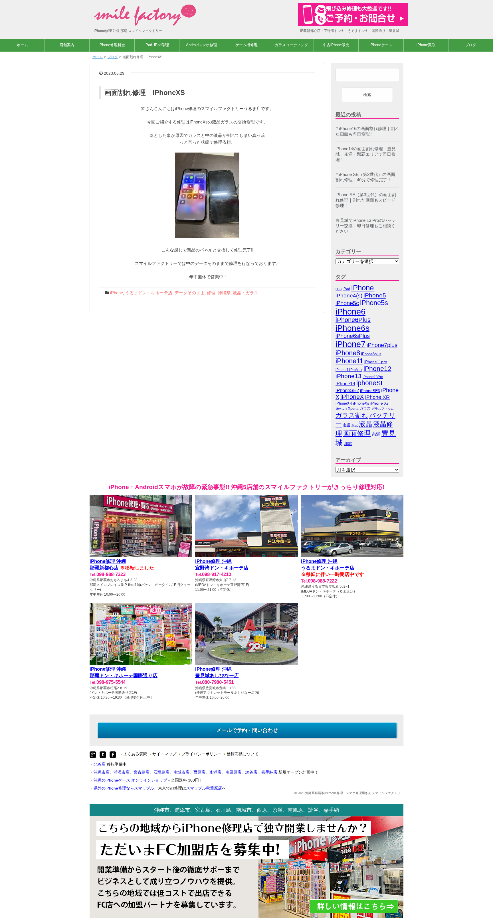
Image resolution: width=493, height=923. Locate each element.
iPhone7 (350, 344)
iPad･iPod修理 (157, 45)
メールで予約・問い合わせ (247, 730)
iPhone (116, 293)
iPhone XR (377, 397)
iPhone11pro (375, 362)
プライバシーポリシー (201, 754)
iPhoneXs (361, 403)
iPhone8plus (371, 354)
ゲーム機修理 (246, 45)
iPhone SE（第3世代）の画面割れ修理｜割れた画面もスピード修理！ (366, 200)
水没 (354, 425)
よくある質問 (135, 754)
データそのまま (190, 293)
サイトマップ (164, 754)
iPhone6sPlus (353, 336)
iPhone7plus (382, 345)
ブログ (470, 45)
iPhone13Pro (373, 377)
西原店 (199, 772)
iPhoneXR (344, 403)
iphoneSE (370, 383)
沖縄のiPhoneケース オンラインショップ (130, 780)
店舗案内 (67, 45)
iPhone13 (348, 376)
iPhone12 (377, 368)
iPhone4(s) (349, 296)
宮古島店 (141, 772)
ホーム (22, 45)
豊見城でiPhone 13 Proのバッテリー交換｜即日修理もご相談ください (366, 226)
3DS (339, 289)
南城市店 (181, 772)
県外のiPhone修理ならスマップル (124, 788)
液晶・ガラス (245, 293)
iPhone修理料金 (112, 45)
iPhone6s (352, 328)
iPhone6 (350, 311)
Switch (341, 408)
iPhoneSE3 (370, 390)
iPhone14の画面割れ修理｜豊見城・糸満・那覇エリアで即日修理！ (366, 154)
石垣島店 (161, 772)
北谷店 (100, 764)
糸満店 (215, 772)
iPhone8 (348, 353)
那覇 (348, 443)
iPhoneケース (381, 45)
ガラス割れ (352, 415)
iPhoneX (352, 396)
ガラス (365, 408)
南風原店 (233, 772)
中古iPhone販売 (336, 45)
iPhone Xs (379, 403)
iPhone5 (374, 295)
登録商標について (242, 754)
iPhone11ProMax (349, 370)
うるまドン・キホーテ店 (148, 293)
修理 (211, 293)
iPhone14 (345, 383)
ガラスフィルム (383, 408)
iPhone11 (349, 361)
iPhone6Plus (353, 320)
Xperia (353, 408)
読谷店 (251, 772)
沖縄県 (224, 293)
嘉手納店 (269, 772)
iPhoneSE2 (347, 390)
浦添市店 (122, 772)
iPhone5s (374, 303)
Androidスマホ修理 (201, 45)
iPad (346, 289)
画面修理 (357, 433)
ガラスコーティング (291, 45)
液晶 (365, 424)
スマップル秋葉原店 (204, 788)
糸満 (376, 434)
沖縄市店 (102, 772)
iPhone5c (347, 303)
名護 (346, 425)
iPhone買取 (426, 45)
